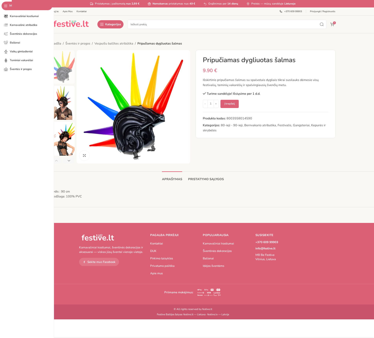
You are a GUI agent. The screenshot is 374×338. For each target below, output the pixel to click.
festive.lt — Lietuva (194, 314)
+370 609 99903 (266, 242)
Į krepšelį (229, 103)
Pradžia (56, 43)
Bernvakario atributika (260, 125)
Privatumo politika (162, 266)
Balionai (208, 258)
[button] (56, 161)
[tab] (172, 177)
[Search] (321, 24)
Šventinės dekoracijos (217, 251)
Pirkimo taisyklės (161, 258)
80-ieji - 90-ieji (232, 125)
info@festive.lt (265, 248)
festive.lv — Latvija (218, 314)
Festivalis (284, 125)
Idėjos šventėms (213, 266)
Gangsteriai (301, 125)
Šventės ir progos (77, 43)
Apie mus (156, 273)
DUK (153, 251)
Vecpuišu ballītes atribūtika (113, 43)
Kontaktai (156, 243)
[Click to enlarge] (84, 155)
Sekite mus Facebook (101, 262)
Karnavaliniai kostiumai (218, 243)
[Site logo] (71, 24)
